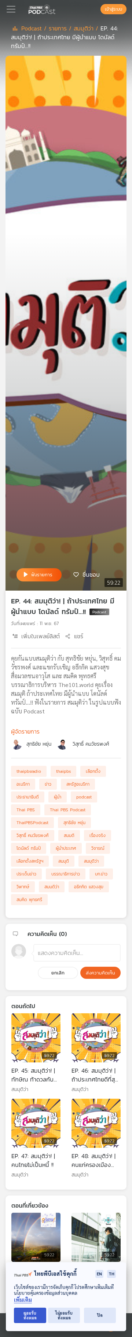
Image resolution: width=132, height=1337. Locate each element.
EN (99, 1274)
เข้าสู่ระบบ (113, 9)
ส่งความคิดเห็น (100, 972)
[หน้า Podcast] (56, 8)
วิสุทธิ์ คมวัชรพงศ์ (91, 744)
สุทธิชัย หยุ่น (38, 744)
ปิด (100, 1315)
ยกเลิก (58, 972)
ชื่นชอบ (91, 574)
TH (111, 1274)
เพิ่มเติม (23, 1300)
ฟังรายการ (41, 574)
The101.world (76, 684)
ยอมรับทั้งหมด (30, 1315)
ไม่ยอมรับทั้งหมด (64, 1315)
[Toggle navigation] (11, 9)
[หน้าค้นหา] (96, 9)
